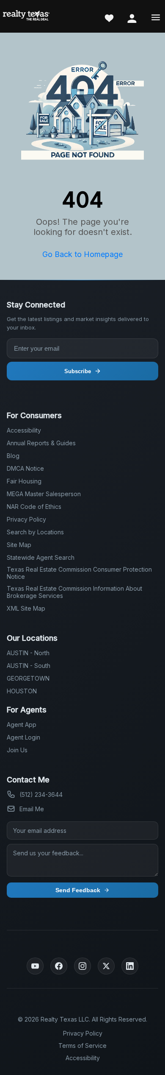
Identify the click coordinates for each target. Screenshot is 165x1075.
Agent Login (23, 737)
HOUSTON (22, 691)
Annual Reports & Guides (41, 443)
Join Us (17, 750)
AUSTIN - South (28, 665)
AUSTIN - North (28, 652)
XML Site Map (26, 608)
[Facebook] (58, 966)
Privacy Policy (26, 519)
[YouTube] (35, 966)
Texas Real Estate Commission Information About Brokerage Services (74, 592)
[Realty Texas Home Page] (26, 16)
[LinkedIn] (129, 966)
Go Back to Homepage (82, 254)
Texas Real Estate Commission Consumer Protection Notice (79, 573)
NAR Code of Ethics (34, 506)
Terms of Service (82, 1045)
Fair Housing (24, 481)
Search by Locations (35, 532)
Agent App (21, 724)
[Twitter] (106, 966)
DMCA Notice (25, 468)
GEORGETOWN (28, 678)
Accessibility (24, 430)
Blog (13, 455)
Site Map (19, 544)
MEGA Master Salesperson (44, 493)
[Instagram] (82, 966)
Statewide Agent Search (40, 557)
